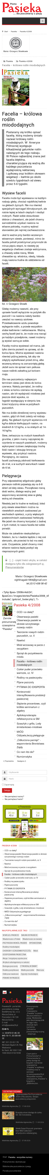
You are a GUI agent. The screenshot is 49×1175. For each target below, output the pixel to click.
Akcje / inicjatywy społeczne (15, 958)
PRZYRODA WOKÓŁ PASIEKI (15, 943)
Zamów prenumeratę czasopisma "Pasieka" (9, 623)
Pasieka (14, 32)
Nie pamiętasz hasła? (14, 799)
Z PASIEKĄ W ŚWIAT (28, 966)
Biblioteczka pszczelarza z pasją (17, 1166)
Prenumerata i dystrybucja (14, 1162)
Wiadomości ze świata (32, 939)
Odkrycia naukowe (11, 974)
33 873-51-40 (11, 1033)
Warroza (40, 970)
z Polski (19, 1102)
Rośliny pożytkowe (11, 970)
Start (6, 32)
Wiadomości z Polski (11, 939)
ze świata (19, 1118)
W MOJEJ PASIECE (11, 935)
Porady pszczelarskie (12, 1171)
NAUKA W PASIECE (29, 935)
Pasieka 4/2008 (26, 32)
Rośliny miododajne (11, 947)
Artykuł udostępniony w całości (16, 962)
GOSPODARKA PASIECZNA (14, 954)
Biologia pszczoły (10, 966)
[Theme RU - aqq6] (22, 8)
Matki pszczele (27, 970)
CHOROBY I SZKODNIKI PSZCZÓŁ (17, 951)
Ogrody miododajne (29, 974)
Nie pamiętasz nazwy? (14, 796)
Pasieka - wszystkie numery (20, 1157)
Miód (35, 951)
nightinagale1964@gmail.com (30, 579)
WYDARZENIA (35, 943)
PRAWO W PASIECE (11, 978)
